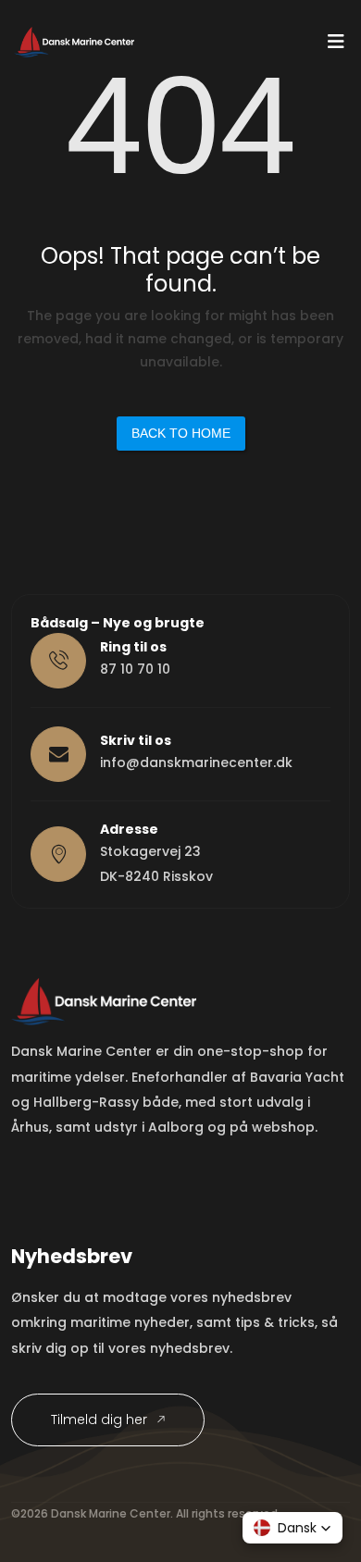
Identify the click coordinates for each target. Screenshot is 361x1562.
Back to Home (180, 433)
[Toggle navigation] (336, 46)
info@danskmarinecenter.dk (196, 762)
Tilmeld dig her (101, 1419)
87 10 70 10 (135, 669)
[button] (292, 1527)
